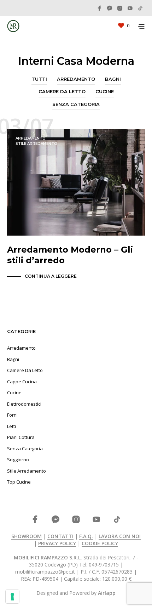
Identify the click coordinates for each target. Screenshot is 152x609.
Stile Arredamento (36, 143)
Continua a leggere (51, 276)
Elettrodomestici (24, 404)
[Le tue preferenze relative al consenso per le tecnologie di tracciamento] (12, 596)
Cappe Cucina (22, 381)
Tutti (39, 79)
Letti (11, 426)
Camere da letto (62, 91)
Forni (12, 415)
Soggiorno (18, 459)
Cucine (104, 91)
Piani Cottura (21, 437)
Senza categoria (76, 104)
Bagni (113, 79)
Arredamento (76, 79)
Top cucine (19, 482)
